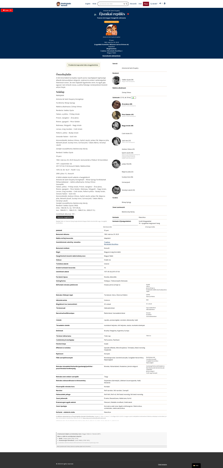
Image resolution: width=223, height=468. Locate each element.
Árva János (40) (127, 104)
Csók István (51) (127, 133)
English (87, 4)
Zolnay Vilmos (126, 92)
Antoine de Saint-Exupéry (130, 68)
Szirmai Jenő (126, 182)
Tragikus (103, 51)
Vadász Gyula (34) (127, 80)
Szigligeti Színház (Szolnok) (128, 157)
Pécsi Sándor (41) (128, 114)
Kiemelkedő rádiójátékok (111, 56)
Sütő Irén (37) (126, 141)
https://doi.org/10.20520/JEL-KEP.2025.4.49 (94, 418)
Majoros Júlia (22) (127, 172)
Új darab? (153, 4)
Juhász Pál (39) (126, 164)
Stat (140, 4)
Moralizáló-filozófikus (114, 51)
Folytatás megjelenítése (65, 217)
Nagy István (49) (127, 126)
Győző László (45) (127, 153)
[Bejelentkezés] (160, 3)
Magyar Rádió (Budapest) (128, 81)
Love (8, 10)
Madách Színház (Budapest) (129, 105)
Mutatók (133, 4)
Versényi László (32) (128, 190)
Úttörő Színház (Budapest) (128, 155)
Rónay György (126, 202)
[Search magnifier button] (127, 4)
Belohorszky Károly (128, 212)
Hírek (94, 4)
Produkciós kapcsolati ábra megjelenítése (83, 65)
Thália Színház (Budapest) (128, 142)
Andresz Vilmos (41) (128, 149)
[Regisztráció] (165, 3)
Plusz (146, 4)
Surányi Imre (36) (127, 177)
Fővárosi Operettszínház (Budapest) (131, 154)
